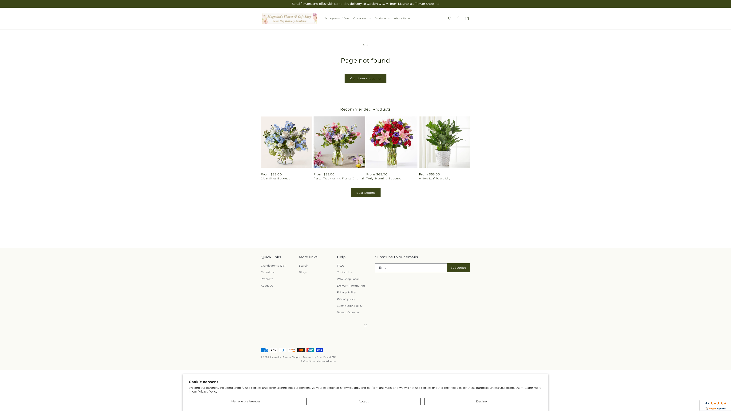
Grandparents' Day (273, 265)
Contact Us (344, 272)
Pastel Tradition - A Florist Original (339, 178)
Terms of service (348, 312)
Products (267, 279)
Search (303, 265)
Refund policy (346, 299)
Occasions (268, 272)
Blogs (303, 272)
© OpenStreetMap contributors (318, 361)
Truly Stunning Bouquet (383, 178)
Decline (481, 401)
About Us (267, 285)
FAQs (340, 265)
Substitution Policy (349, 305)
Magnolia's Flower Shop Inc (286, 357)
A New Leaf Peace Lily (434, 178)
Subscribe (458, 267)
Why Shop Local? (348, 279)
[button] (361, 18)
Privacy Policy (207, 391)
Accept (364, 401)
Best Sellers (365, 192)
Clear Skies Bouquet (275, 178)
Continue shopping (365, 78)
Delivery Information (351, 285)
